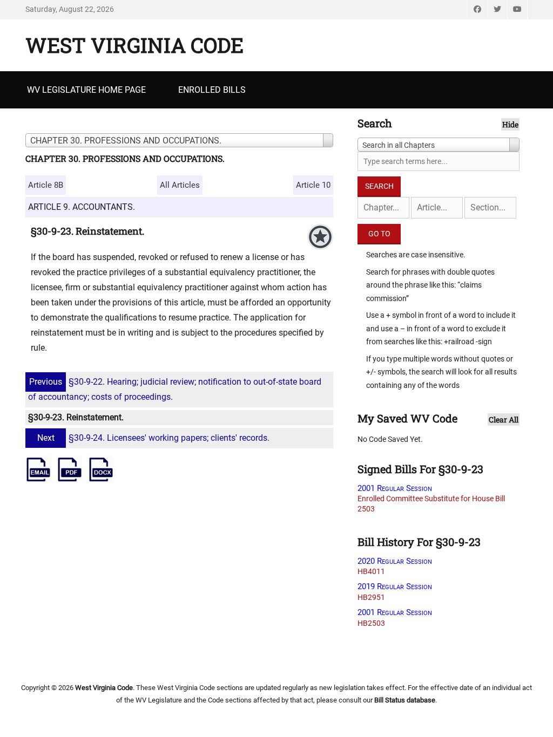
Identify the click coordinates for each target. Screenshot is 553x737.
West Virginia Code (134, 44)
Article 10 (313, 185)
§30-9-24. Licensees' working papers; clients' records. (153, 438)
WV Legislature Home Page (86, 90)
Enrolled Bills (212, 90)
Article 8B (45, 185)
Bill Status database (404, 700)
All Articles (180, 185)
